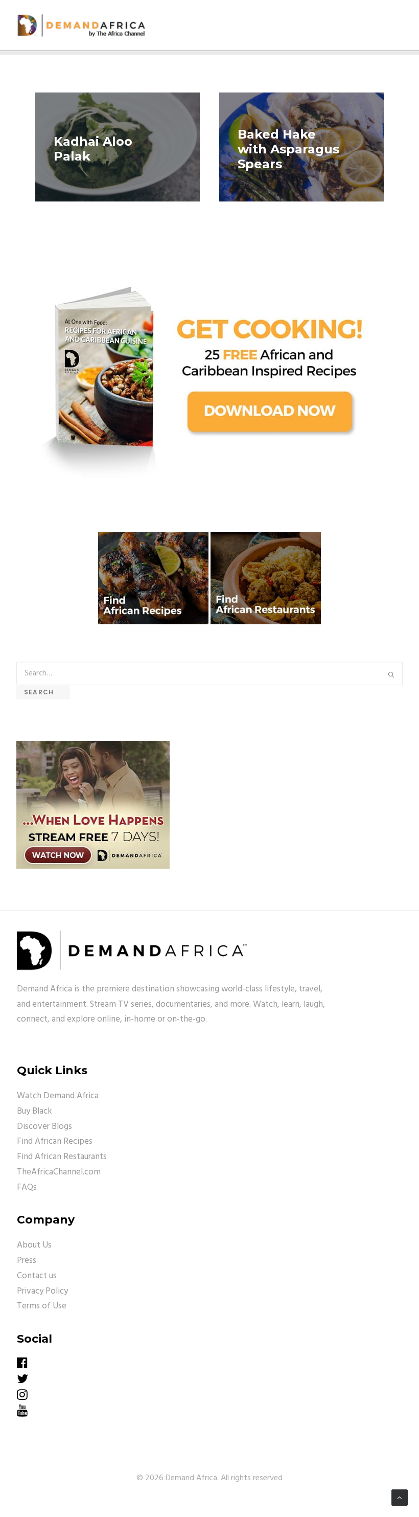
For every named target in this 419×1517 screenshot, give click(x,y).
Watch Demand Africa (58, 1096)
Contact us (37, 1276)
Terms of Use (41, 1306)
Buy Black (34, 1111)
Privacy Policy (42, 1291)
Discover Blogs (44, 1127)
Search (43, 692)
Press (26, 1260)
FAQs (27, 1187)
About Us (34, 1245)
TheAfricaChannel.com (59, 1172)
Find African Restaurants (62, 1157)
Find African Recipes (54, 1141)
